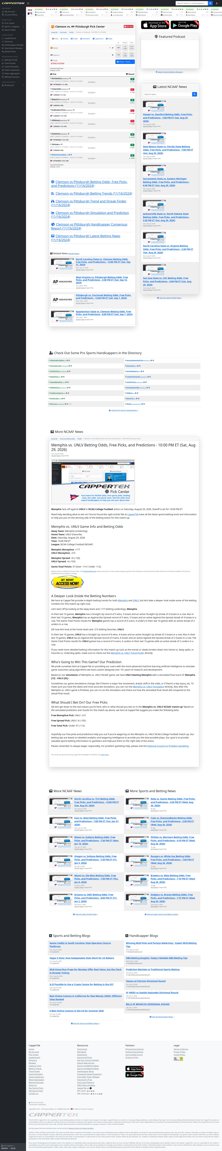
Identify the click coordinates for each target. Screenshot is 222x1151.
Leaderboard (10, 38)
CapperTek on (83, 1088)
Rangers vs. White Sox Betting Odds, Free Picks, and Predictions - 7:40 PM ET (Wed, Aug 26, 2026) (172, 860)
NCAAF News (74, 254)
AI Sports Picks (131, 1057)
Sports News (10, 30)
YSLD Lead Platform (85, 1082)
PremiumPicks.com (89, 571)
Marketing (81, 1052)
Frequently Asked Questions (89, 1074)
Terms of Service (181, 1049)
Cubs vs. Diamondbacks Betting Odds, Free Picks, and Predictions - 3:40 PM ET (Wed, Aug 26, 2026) (172, 821)
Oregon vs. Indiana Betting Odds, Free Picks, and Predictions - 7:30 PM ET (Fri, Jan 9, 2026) (95, 860)
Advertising (82, 1054)
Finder (75, 39)
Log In (13, 1148)
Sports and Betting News (67, 438)
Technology (82, 1049)
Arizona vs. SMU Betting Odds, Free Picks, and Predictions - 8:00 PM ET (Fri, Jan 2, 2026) (95, 898)
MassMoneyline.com (135, 952)
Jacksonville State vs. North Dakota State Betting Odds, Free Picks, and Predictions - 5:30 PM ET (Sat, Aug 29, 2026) (166, 217)
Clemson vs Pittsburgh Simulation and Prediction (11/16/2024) (90, 214)
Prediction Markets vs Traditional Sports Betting (153, 969)
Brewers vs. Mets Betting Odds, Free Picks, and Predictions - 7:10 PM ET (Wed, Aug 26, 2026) (173, 879)
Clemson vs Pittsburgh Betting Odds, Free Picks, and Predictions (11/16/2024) (89, 184)
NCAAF (71, 32)
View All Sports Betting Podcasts (170, 72)
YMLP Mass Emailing (86, 1085)
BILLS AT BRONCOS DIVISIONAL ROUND (148, 1004)
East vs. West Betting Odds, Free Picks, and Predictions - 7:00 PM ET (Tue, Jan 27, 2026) (96, 821)
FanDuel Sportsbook (134, 1052)
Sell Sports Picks (36, 1091)
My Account (10, 11)
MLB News (154, 811)
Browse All (9, 85)
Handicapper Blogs (85, 1071)
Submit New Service (85, 1063)
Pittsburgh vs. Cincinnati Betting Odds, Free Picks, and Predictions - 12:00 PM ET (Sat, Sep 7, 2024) (103, 296)
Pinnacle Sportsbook (134, 1049)
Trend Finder (10, 63)
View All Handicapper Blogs (162, 1017)
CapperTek (54, 32)
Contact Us (33, 1093)
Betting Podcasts (12, 77)
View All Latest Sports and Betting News (162, 914)
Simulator (86, 39)
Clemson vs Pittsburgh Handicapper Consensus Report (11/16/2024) (89, 226)
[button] (217, 3)
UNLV (136, 600)
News (110, 39)
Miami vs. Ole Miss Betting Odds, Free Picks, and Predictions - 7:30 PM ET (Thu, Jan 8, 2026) (96, 879)
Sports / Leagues (12, 26)
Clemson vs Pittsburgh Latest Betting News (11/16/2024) (85, 238)
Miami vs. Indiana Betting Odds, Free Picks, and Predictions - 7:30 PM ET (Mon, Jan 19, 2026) (96, 840)
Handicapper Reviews (14, 45)
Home (31, 1049)
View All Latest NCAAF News (86, 914)
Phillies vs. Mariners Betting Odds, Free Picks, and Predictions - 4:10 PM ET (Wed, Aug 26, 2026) (173, 840)
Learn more (105, 755)
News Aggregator (12, 73)
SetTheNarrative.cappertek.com (139, 975)
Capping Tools (35, 1066)
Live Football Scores (134, 1054)
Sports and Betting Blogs (88, 1068)
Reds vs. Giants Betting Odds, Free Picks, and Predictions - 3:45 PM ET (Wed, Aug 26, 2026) (173, 802)
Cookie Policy (179, 1054)
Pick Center (10, 23)
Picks (56, 39)
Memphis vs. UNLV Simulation (148, 686)
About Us (33, 1085)
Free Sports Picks (84, 1079)
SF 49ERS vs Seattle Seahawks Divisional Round (152, 992)
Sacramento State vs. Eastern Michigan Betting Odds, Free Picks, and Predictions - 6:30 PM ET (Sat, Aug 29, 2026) (166, 182)
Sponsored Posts (84, 1057)
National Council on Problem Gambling (168, 746)
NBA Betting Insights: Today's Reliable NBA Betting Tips (157, 958)
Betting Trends (11, 60)
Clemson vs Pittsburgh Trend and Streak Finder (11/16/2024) (88, 203)
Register (4, 1148)
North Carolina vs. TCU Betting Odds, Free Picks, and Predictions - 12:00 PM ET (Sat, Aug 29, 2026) (96, 802)
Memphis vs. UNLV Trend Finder (127, 653)
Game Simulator (12, 66)
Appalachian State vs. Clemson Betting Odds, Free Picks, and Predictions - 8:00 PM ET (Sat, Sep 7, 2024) (104, 313)
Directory (9, 41)
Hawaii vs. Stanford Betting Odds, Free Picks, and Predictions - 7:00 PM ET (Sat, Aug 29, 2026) (168, 118)
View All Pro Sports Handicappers (124, 410)
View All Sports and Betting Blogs (86, 1023)
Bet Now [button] (129, 26)
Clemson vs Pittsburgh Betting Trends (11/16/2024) (94, 193)
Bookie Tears (10, 51)
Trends (65, 39)
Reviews (32, 1063)
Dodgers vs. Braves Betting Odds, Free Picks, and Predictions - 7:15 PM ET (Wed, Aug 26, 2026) (173, 898)
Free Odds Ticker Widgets (88, 1077)
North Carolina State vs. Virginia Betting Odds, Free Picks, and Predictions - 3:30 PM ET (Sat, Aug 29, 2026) (168, 249)
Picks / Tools (124, 61)
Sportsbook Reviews (14, 48)
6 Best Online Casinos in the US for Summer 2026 (77, 1010)
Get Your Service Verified (88, 1060)
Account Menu (11, 14)
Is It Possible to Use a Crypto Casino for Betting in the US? (82, 984)
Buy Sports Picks (36, 1088)
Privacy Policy (179, 1052)
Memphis (123, 600)
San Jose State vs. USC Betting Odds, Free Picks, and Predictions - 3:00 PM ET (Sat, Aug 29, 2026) (167, 281)
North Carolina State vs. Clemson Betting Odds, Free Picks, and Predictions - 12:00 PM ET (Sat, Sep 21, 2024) (103, 262)
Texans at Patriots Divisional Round (146, 981)
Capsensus (99, 39)
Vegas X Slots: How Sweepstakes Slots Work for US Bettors (82, 958)
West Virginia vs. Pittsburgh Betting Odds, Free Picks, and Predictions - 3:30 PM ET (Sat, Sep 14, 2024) (102, 280)
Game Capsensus (12, 70)
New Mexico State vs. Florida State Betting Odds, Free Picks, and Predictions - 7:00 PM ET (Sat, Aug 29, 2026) (168, 150)
